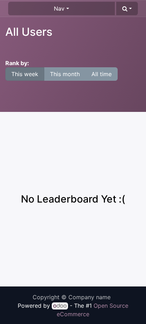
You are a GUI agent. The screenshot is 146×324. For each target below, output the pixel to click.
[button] (127, 8)
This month (65, 74)
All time (101, 74)
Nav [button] (59, 8)
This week (24, 74)
